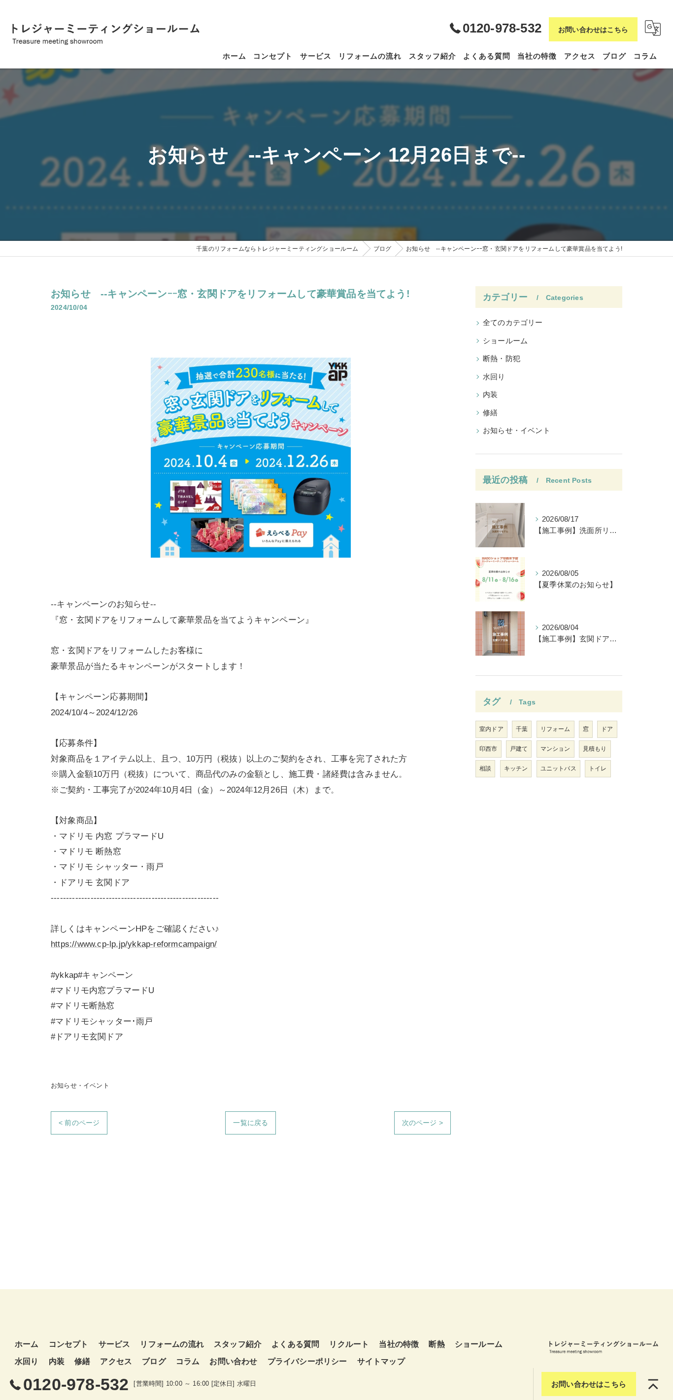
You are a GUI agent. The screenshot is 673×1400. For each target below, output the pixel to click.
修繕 (490, 413)
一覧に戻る (250, 1123)
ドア (607, 729)
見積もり (595, 748)
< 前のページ (79, 1123)
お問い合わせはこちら (593, 29)
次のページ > (422, 1123)
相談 (485, 768)
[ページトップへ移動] (653, 1384)
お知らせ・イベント (80, 1085)
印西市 (488, 748)
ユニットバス (558, 768)
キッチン (516, 768)
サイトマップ (381, 1361)
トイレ (598, 768)
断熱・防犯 (501, 359)
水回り (494, 377)
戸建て (519, 748)
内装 (490, 395)
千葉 (522, 729)
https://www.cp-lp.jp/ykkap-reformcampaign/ (134, 943)
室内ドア (491, 729)
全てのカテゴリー (513, 323)
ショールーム (505, 341)
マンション (555, 748)
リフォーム (555, 729)
